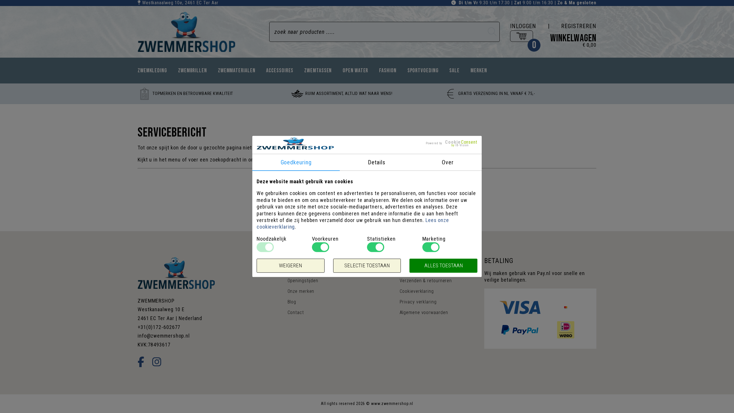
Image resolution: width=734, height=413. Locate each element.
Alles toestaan (443, 265)
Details (376, 162)
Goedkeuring (296, 162)
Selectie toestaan (367, 265)
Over (448, 162)
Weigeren (290, 265)
